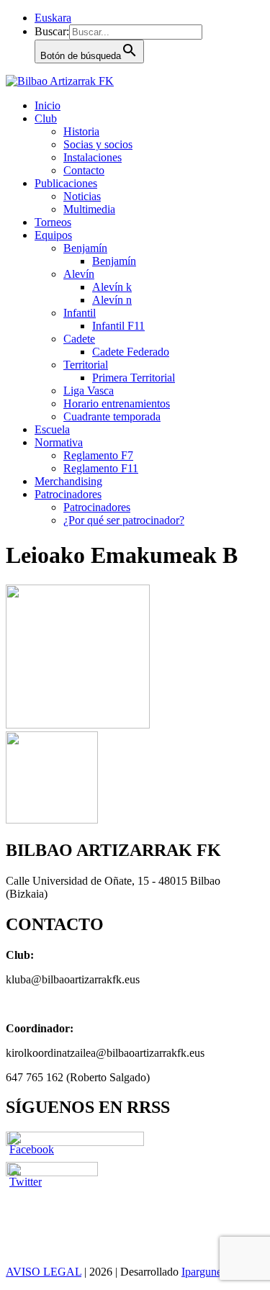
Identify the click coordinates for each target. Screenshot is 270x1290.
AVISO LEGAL (43, 1272)
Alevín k (112, 287)
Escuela (52, 429)
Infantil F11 (118, 326)
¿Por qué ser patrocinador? (123, 520)
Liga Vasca (88, 390)
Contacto (83, 170)
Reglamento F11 (100, 468)
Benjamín (85, 248)
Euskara (53, 18)
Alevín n (112, 300)
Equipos (53, 235)
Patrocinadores (68, 494)
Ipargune (201, 1272)
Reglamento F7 (98, 455)
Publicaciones (66, 183)
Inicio (47, 105)
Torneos (53, 222)
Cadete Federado (130, 352)
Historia (81, 131)
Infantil (79, 313)
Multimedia (89, 209)
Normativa (59, 442)
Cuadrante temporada (112, 416)
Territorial (85, 364)
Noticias (82, 196)
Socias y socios (97, 144)
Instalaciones (92, 157)
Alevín (78, 274)
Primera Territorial (133, 377)
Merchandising (68, 481)
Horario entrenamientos (116, 403)
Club (46, 118)
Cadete (79, 339)
